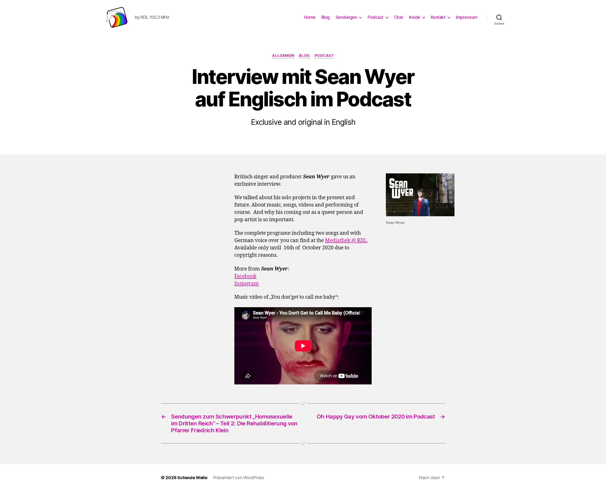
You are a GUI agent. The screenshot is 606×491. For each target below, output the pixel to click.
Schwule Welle (192, 477)
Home (310, 17)
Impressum (466, 17)
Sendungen (346, 17)
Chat (398, 17)
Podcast (375, 17)
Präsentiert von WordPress (238, 477)
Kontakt (438, 17)
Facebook (245, 276)
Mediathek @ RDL (346, 240)
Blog (325, 17)
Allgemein (283, 56)
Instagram (246, 283)
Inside (414, 17)
